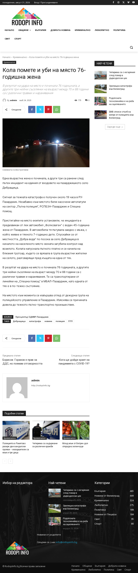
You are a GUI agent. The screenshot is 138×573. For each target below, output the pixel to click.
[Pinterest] (48, 109)
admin (13, 100)
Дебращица (19, 321)
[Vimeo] (128, 3)
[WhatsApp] (56, 109)
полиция (60, 321)
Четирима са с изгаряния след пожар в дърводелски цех (122, 75)
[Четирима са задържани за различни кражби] (45, 430)
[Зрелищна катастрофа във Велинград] (101, 89)
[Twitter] (123, 3)
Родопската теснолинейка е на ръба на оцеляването (121, 101)
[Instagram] (118, 3)
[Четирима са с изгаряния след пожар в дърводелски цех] (101, 75)
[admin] (5, 100)
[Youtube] (133, 3)
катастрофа (35, 321)
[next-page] (10, 461)
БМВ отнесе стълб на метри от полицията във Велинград (121, 115)
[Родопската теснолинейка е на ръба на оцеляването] (101, 101)
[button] (131, 47)
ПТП (70, 321)
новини (48, 321)
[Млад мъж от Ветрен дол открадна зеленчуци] (75, 430)
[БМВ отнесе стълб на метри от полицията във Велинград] (101, 114)
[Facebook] (113, 3)
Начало (7, 57)
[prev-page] (5, 461)
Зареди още (113, 126)
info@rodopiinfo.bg (66, 542)
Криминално (20, 57)
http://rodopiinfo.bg (40, 385)
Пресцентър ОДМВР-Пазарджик (32, 316)
